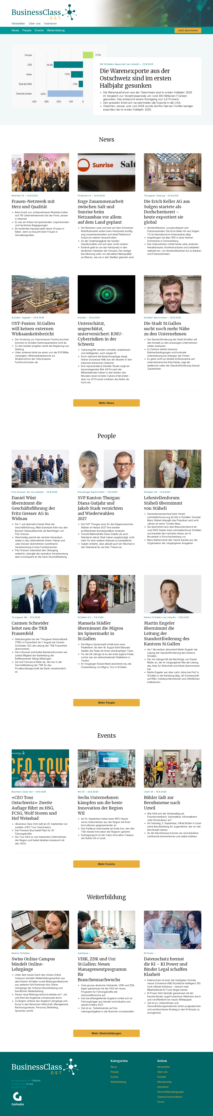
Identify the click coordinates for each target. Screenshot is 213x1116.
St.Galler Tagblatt (21, 317)
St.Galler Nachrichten (155, 317)
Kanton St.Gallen (21, 953)
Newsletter (18, 23)
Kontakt (161, 1076)
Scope (29, 1083)
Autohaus (83, 953)
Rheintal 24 (18, 195)
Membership (164, 1081)
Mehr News (106, 403)
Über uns (35, 23)
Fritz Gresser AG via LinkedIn (28, 492)
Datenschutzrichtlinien (169, 1096)
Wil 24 (81, 791)
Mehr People (106, 702)
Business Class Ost (22, 791)
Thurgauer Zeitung (154, 195)
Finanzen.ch (84, 195)
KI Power (149, 953)
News (15, 30)
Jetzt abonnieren (188, 30)
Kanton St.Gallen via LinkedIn (160, 617)
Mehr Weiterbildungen (106, 1033)
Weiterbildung (56, 30)
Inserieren (50, 23)
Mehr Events (106, 864)
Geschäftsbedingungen (170, 1091)
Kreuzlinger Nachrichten (91, 492)
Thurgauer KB (19, 617)
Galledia (36, 1080)
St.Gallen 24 (150, 492)
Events (39, 30)
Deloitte (82, 317)
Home (160, 1101)
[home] (106, 10)
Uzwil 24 (148, 791)
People (26, 30)
